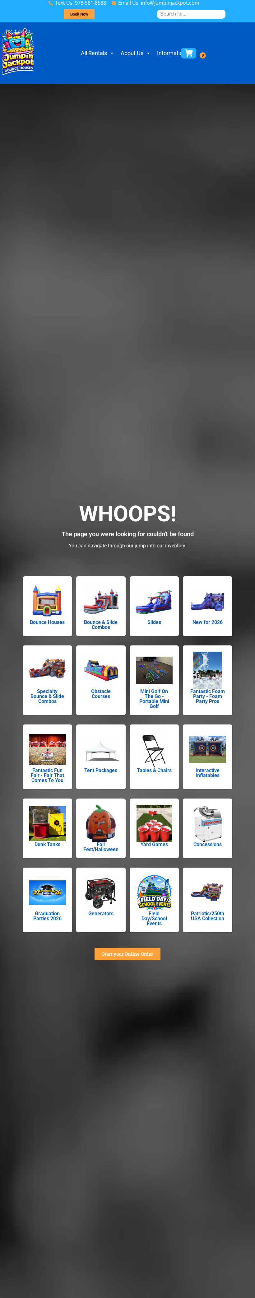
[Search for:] (191, 13)
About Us (132, 53)
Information (171, 53)
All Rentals (94, 53)
